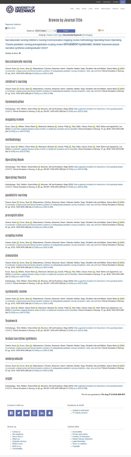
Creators (50, 35)
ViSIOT (44, 48)
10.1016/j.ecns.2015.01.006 (76, 111)
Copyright (76, 446)
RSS (102, 30)
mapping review (71, 40)
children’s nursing (37, 40)
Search (98, 2)
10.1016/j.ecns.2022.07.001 (19, 131)
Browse (84, 8)
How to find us (17, 437)
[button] (66, 31)
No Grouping (87, 35)
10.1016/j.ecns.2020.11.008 (42, 73)
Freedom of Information (81, 437)
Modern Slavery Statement (82, 439)
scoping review (55, 44)
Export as (30, 31)
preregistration (39, 44)
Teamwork (106, 44)
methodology (86, 40)
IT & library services (80, 413)
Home (72, 8)
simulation (70, 44)
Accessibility (77, 432)
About (78, 8)
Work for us (16, 446)
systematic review (90, 44)
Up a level (11, 28)
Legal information (79, 441)
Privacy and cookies (80, 434)
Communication (55, 40)
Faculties (115, 2)
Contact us (16, 432)
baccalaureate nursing (16, 40)
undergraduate (32, 48)
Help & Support (105, 8)
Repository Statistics (13, 24)
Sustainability (17, 449)
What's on (16, 439)
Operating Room (102, 40)
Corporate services (19, 441)
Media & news (17, 444)
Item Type (58, 35)
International (107, 2)
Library (122, 8)
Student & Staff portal (81, 410)
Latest (90, 8)
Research (115, 8)
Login (122, 2)
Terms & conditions (80, 444)
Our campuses (17, 434)
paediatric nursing (23, 44)
